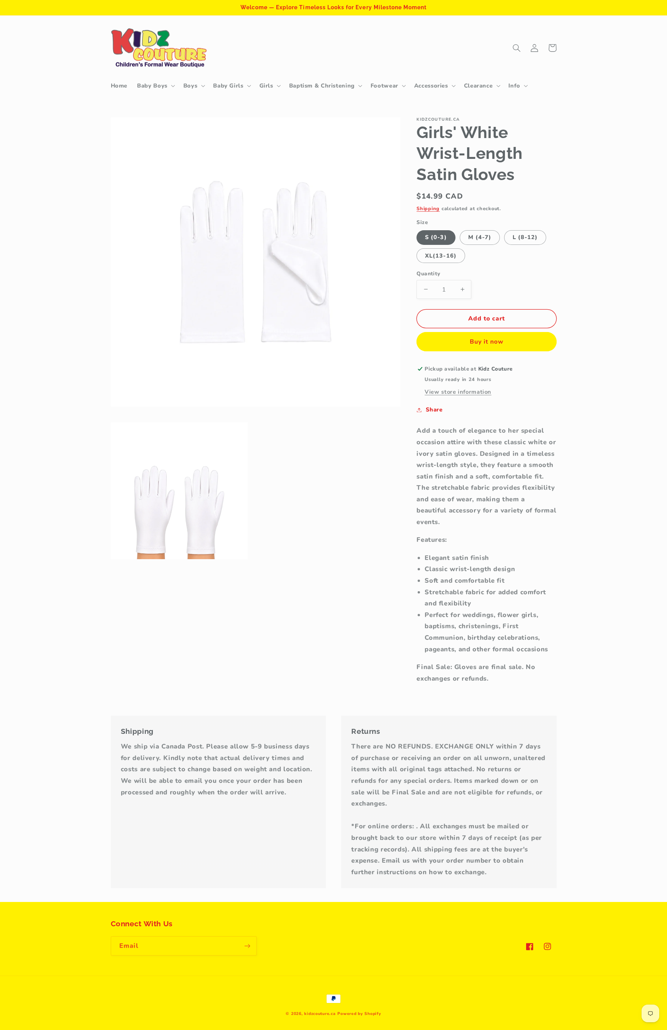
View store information (458, 392)
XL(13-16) (440, 255)
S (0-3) (436, 237)
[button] (155, 85)
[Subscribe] (247, 945)
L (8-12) (525, 237)
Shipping (428, 208)
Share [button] (434, 409)
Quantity (428, 273)
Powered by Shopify (359, 1014)
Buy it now (487, 341)
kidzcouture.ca (319, 1014)
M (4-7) (479, 237)
